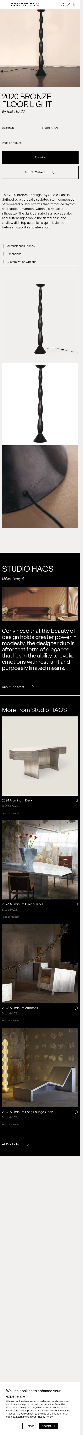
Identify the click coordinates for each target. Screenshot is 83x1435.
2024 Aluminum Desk (17, 800)
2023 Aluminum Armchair (20, 1008)
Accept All (48, 1425)
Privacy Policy (45, 1416)
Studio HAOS (16, 111)
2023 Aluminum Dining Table (22, 904)
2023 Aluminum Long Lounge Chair (27, 1112)
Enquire (40, 157)
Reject (30, 1425)
